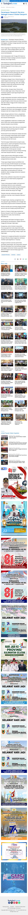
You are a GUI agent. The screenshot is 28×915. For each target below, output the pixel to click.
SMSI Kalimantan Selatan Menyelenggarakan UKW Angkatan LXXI (20, 301)
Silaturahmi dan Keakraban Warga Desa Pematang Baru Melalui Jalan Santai (17, 462)
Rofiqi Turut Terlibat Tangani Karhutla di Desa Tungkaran (18, 449)
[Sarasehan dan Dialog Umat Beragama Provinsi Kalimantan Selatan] (21, 349)
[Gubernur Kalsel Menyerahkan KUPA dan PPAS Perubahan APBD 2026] (21, 390)
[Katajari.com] (10, 3)
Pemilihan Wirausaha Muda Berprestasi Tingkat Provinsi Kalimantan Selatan (7, 382)
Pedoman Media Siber (20, 906)
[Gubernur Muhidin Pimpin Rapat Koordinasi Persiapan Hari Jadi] (21, 403)
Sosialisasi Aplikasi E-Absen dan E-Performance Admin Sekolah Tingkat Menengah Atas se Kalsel (7, 369)
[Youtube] (17, 903)
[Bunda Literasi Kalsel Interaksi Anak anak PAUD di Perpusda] (7, 390)
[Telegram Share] (23, 259)
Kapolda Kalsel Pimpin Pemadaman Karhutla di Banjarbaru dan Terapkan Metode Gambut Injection (7, 288)
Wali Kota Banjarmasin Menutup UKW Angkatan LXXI (6, 301)
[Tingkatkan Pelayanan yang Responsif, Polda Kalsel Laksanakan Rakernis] (7, 417)
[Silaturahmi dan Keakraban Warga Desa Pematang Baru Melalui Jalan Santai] (4, 462)
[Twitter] (12, 903)
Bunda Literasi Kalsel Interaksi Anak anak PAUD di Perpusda (7, 396)
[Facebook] (9, 903)
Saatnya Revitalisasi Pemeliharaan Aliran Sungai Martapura (5, 274)
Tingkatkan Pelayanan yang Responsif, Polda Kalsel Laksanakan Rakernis (6, 423)
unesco (18, 254)
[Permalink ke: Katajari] (2, 17)
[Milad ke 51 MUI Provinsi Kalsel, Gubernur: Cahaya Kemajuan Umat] (7, 403)
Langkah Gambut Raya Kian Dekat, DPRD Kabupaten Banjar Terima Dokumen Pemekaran (7, 315)
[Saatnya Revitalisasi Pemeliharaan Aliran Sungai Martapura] (7, 268)
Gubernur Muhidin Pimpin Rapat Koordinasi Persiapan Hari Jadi (20, 409)
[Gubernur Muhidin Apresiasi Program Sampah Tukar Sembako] (21, 322)
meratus (13, 254)
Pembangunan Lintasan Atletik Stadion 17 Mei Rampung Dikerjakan (6, 355)
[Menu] (2, 3)
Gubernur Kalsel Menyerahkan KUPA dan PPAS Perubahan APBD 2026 (20, 396)
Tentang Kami (6, 906)
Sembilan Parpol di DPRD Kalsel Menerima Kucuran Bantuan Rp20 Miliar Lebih (21, 342)
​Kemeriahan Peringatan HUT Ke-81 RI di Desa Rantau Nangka (18, 456)
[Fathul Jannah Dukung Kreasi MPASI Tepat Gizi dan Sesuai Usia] (21, 376)
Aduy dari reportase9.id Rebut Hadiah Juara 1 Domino (17, 437)
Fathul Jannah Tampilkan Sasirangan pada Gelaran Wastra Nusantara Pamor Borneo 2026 (21, 288)
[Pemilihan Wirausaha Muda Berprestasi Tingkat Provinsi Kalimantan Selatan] (7, 376)
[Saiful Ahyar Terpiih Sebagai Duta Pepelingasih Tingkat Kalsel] (21, 363)
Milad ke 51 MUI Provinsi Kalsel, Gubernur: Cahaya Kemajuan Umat (6, 409)
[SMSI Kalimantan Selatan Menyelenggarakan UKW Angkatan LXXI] (21, 295)
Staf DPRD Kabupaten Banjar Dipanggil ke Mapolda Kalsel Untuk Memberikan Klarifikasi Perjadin (18, 443)
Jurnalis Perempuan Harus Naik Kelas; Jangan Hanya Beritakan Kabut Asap (21, 274)
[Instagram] (14, 903)
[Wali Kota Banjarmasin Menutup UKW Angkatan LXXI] (7, 295)
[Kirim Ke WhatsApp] (26, 259)
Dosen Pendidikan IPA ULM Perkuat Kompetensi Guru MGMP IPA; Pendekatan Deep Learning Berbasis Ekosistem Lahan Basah (21, 315)
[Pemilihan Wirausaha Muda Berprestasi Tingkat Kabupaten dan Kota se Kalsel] (7, 336)
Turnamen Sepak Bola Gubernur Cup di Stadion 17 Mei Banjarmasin (6, 328)
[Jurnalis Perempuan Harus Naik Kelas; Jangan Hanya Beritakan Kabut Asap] (21, 268)
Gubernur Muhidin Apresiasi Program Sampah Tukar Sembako (20, 328)
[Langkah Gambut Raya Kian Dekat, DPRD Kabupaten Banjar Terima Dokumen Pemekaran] (7, 309)
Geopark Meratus (10, 16)
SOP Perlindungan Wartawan (14, 908)
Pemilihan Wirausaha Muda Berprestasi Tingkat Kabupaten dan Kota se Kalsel (7, 342)
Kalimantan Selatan (5, 10)
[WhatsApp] (19, 903)
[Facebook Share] (15, 259)
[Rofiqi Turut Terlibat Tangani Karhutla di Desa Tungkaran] (4, 450)
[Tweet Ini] (18, 259)
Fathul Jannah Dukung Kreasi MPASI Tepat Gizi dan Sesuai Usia (20, 382)
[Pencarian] (26, 4)
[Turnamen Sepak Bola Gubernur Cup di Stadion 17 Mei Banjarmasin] (7, 322)
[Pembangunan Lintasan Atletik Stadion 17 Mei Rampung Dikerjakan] (7, 349)
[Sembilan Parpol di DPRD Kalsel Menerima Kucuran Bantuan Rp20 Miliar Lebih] (21, 336)
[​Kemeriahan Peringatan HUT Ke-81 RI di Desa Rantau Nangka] (4, 456)
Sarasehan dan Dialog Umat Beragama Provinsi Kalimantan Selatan (20, 355)
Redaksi (12, 906)
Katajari (5, 16)
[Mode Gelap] (24, 4)
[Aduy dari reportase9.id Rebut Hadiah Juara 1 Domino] (4, 437)
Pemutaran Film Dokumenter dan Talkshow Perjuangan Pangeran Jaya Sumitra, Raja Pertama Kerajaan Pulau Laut (20, 423)
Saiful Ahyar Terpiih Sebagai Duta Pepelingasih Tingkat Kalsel (21, 369)
